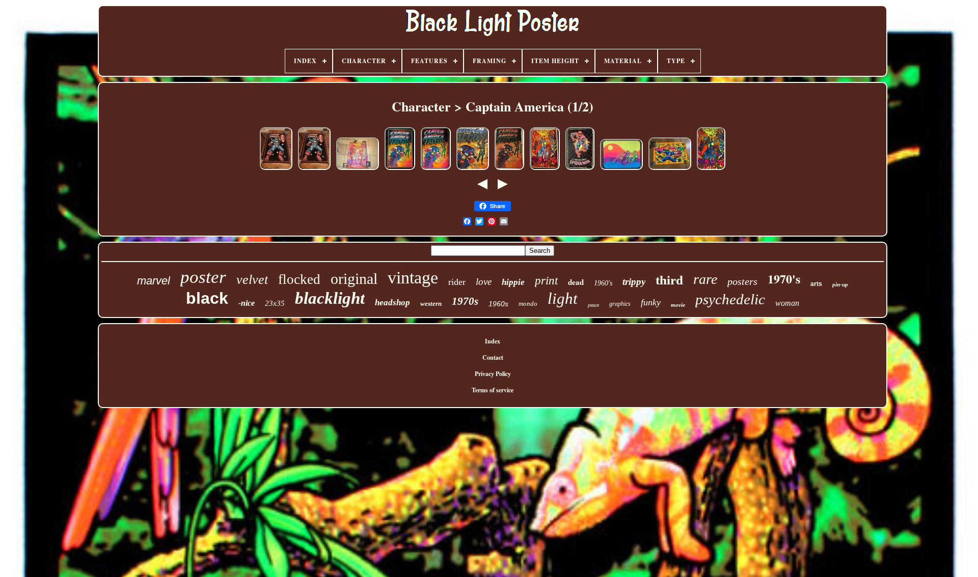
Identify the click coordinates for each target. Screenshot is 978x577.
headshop (392, 302)
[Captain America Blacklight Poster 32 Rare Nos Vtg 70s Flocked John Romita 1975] (276, 169)
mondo (528, 303)
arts (816, 283)
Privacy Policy (493, 373)
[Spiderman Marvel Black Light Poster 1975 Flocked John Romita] (579, 169)
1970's (784, 278)
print (546, 280)
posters (742, 281)
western (431, 303)
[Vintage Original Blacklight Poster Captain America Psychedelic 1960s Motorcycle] (711, 169)
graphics (620, 303)
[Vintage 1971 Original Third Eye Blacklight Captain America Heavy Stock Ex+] (669, 169)
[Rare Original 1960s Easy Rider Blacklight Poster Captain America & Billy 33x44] (621, 169)
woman (787, 303)
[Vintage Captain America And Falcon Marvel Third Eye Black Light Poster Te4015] (509, 169)
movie (678, 305)
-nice (246, 303)
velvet (252, 279)
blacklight (330, 298)
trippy (633, 281)
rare (705, 279)
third (669, 280)
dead (576, 281)
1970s (465, 301)
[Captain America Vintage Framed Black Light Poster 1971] (400, 169)
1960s (498, 304)
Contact (492, 357)
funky (651, 302)
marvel (153, 280)
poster (203, 277)
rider (457, 282)
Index (492, 341)
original (354, 278)
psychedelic (730, 299)
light (563, 298)
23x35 (275, 303)
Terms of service (492, 390)
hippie (513, 282)
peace (593, 305)
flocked (299, 279)
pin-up (840, 284)
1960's (603, 283)
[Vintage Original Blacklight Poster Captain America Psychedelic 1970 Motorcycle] (357, 169)
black (207, 298)
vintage (413, 277)
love (484, 281)
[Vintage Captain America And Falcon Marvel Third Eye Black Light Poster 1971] (472, 169)
